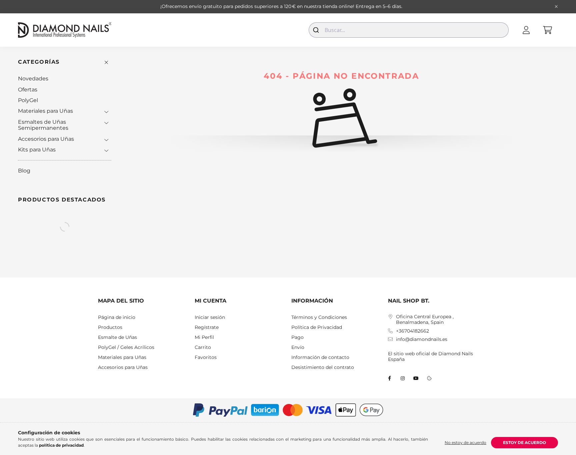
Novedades (33, 78)
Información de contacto (320, 357)
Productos (110, 327)
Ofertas (27, 89)
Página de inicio (116, 317)
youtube (416, 378)
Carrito (203, 347)
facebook (389, 378)
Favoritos (206, 357)
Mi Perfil (204, 337)
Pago (297, 337)
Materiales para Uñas (45, 111)
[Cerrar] (556, 7)
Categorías (39, 62)
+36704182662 (412, 331)
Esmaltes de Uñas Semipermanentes (43, 125)
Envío (297, 347)
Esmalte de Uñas (117, 337)
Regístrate (207, 327)
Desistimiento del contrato (322, 367)
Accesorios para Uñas (46, 139)
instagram (402, 378)
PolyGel (28, 100)
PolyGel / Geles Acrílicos (126, 347)
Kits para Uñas (37, 149)
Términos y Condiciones (319, 317)
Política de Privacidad (316, 327)
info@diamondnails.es (421, 339)
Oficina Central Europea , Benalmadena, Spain (425, 319)
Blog (24, 170)
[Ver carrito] (547, 30)
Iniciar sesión (210, 317)
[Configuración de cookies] (429, 378)
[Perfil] (526, 30)
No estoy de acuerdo (465, 442)
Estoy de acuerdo (524, 442)
